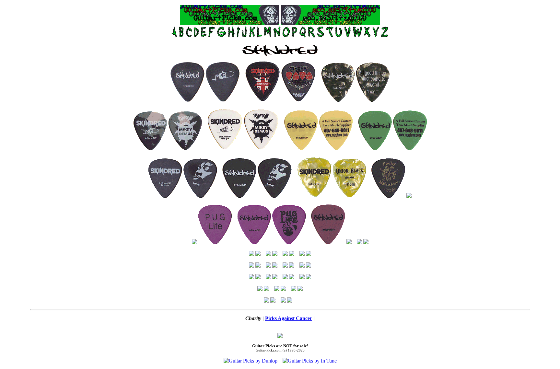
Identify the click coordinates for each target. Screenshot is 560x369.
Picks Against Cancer (288, 318)
